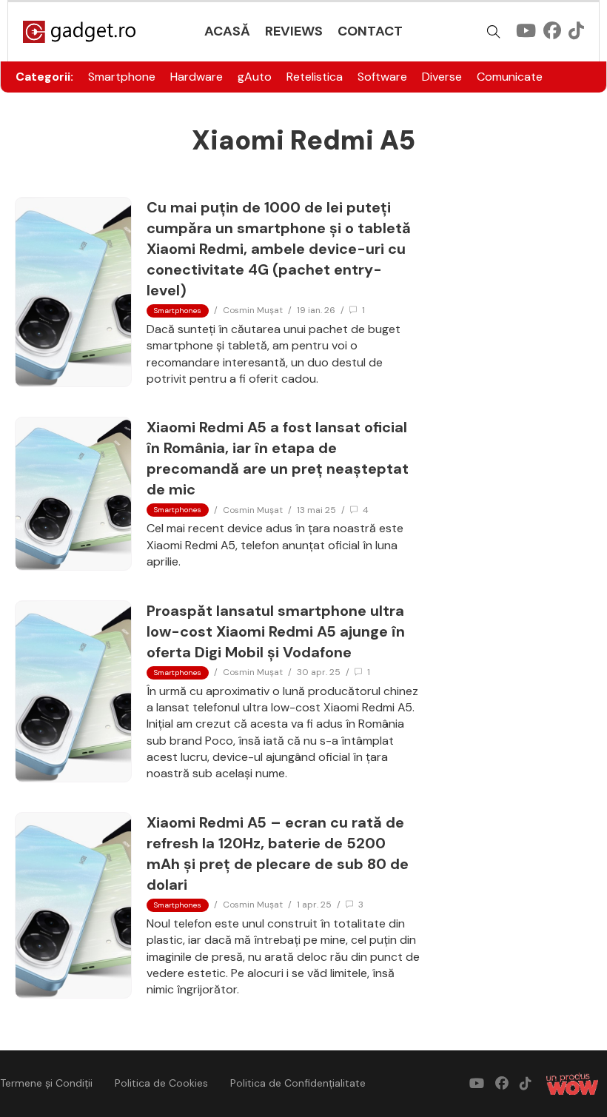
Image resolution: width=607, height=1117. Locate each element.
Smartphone (121, 76)
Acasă (227, 31)
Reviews (294, 31)
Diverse (442, 76)
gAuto (255, 76)
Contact (370, 31)
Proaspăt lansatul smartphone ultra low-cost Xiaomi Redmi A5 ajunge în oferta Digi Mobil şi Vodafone (276, 631)
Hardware (196, 76)
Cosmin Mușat (253, 310)
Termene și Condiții (46, 1083)
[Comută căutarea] (494, 32)
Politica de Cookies (161, 1083)
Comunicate (510, 76)
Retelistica (314, 76)
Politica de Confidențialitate (298, 1083)
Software (382, 76)
